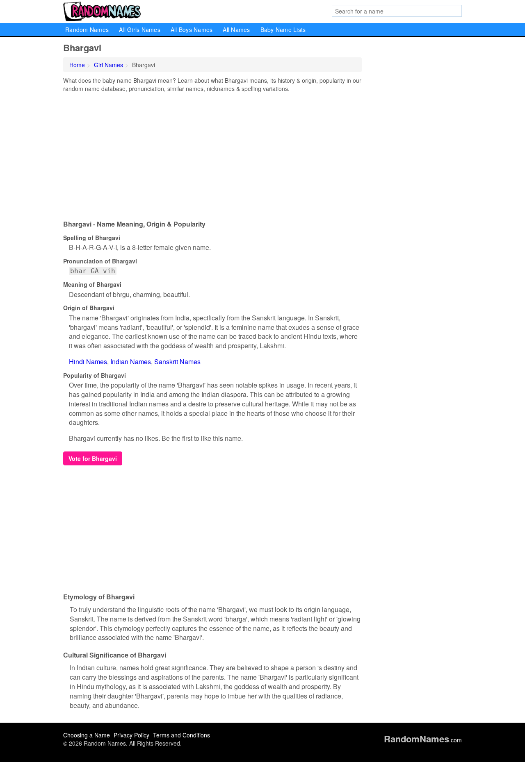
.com (423, 740)
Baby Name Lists (283, 29)
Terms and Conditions (181, 735)
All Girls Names (139, 29)
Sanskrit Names (177, 361)
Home (77, 65)
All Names (236, 29)
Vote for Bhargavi (92, 458)
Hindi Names (88, 361)
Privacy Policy (131, 735)
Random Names (87, 29)
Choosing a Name (86, 735)
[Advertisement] (212, 154)
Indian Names (130, 361)
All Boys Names (192, 29)
